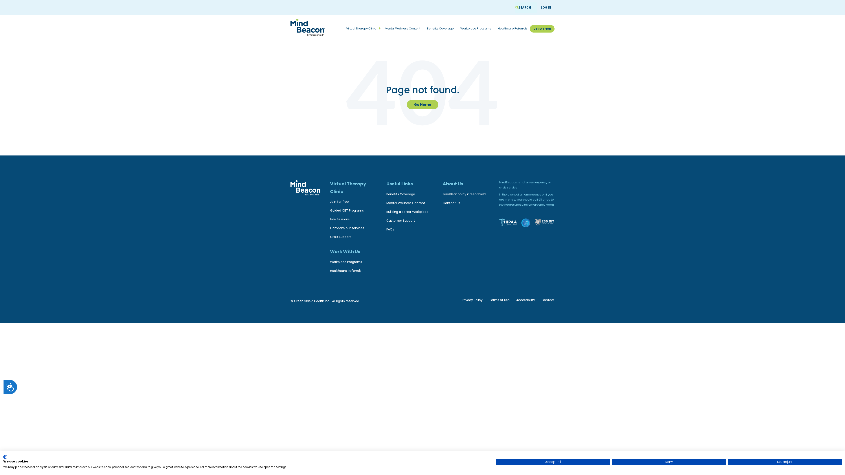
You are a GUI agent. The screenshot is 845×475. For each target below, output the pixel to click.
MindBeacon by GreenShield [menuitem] (464, 194)
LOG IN (546, 7)
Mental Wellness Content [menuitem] (405, 203)
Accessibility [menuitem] (525, 299)
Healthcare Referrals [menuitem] (345, 271)
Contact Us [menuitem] (451, 203)
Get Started (542, 29)
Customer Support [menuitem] (400, 220)
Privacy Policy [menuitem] (472, 299)
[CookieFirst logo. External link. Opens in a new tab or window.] (5, 457)
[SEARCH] (517, 8)
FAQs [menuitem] (390, 229)
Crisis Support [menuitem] (340, 237)
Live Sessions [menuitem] (340, 219)
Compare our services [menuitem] (347, 228)
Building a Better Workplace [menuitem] (407, 212)
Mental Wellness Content (402, 28)
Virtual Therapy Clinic (361, 28)
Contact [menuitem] (548, 299)
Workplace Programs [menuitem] (346, 262)
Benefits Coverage (440, 28)
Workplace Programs (475, 28)
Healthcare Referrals (512, 28)
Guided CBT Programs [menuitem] (347, 210)
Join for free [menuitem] (339, 201)
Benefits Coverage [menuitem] (400, 194)
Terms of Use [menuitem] (499, 299)
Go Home (422, 104)
